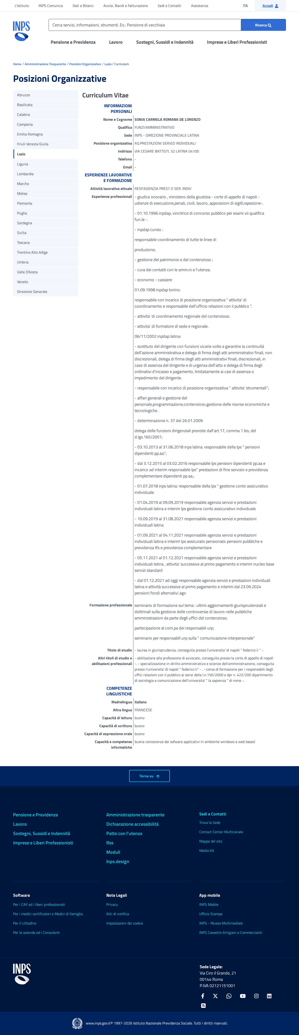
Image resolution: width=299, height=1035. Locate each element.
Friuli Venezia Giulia (32, 144)
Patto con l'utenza (124, 833)
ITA (248, 5)
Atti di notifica (117, 914)
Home (17, 63)
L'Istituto (22, 5)
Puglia (22, 213)
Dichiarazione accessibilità (132, 824)
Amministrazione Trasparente (45, 63)
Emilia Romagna (30, 134)
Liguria (22, 164)
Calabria (23, 114)
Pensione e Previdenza (73, 42)
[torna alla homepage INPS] (21, 29)
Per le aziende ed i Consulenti (36, 932)
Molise (22, 193)
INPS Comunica (51, 5)
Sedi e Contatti (169, 5)
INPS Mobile (208, 904)
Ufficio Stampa (210, 914)
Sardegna (24, 223)
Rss (109, 842)
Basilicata (24, 104)
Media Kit (206, 850)
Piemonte (24, 203)
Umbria (22, 262)
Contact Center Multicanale (221, 832)
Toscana (23, 242)
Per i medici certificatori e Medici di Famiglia (48, 914)
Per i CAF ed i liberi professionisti (39, 904)
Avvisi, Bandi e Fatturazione (125, 5)
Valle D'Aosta (27, 272)
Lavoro (116, 42)
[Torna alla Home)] (22, 974)
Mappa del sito (210, 841)
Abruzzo (23, 95)
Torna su (146, 776)
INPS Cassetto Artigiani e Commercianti (230, 932)
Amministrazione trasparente (135, 814)
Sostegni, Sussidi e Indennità (164, 42)
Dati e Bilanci (83, 5)
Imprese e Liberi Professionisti (237, 42)
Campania (25, 124)
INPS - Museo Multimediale (221, 923)
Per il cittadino (24, 923)
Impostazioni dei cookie (124, 923)
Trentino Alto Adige (32, 252)
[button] (270, 5)
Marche (23, 183)
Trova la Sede (209, 822)
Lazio (107, 63)
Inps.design (117, 861)
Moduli (113, 852)
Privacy (112, 904)
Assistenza (199, 5)
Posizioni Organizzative (85, 63)
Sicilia (21, 232)
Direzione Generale (32, 291)
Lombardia (25, 174)
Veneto (22, 282)
